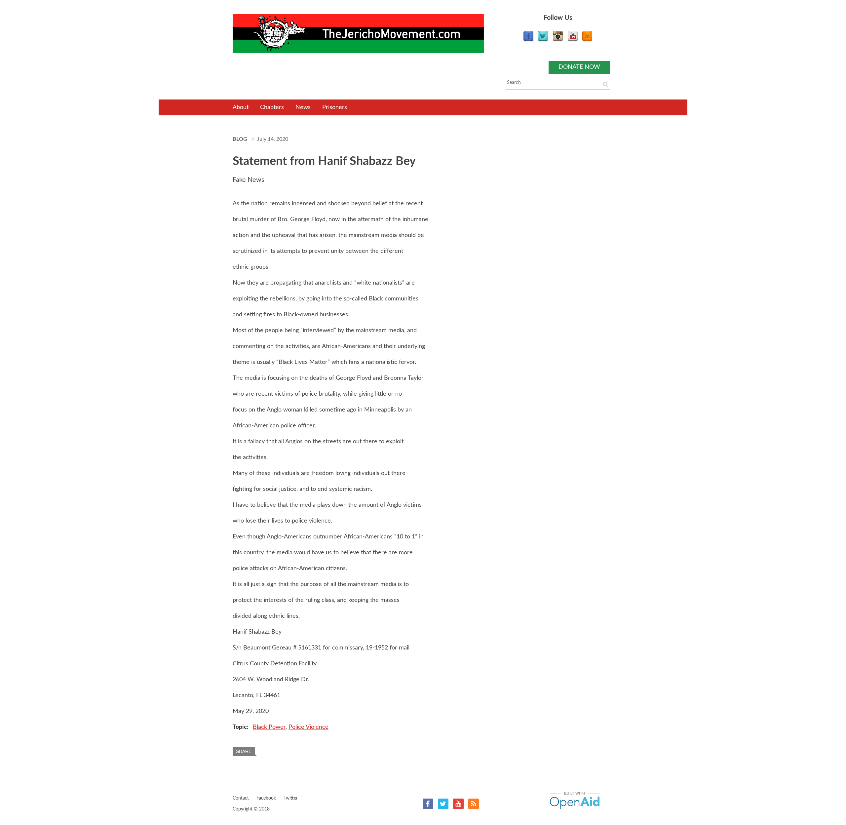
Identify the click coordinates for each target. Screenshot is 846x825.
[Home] (358, 33)
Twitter (443, 804)
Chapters (272, 107)
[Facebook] (528, 40)
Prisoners (334, 107)
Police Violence (308, 727)
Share (243, 751)
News (303, 107)
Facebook (428, 804)
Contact (241, 798)
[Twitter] (543, 40)
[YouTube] (572, 40)
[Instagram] (558, 40)
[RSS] (587, 40)
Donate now (579, 67)
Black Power (269, 727)
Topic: (241, 727)
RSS (473, 804)
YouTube (458, 804)
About (241, 107)
